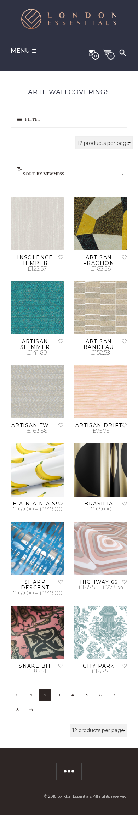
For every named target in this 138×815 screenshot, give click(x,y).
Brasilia (98, 503)
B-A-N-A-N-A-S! (35, 503)
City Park (99, 666)
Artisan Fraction (98, 260)
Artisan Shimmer (35, 344)
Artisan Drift (98, 425)
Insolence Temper (35, 260)
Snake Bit (35, 666)
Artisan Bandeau (99, 344)
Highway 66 (99, 582)
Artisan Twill (35, 425)
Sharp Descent (35, 585)
